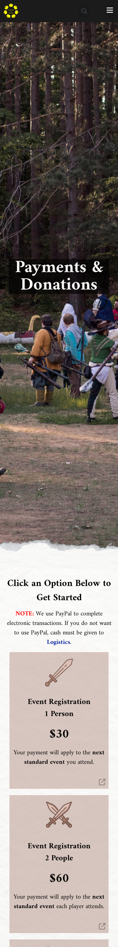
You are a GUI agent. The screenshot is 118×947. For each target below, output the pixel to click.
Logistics (58, 642)
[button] (84, 11)
